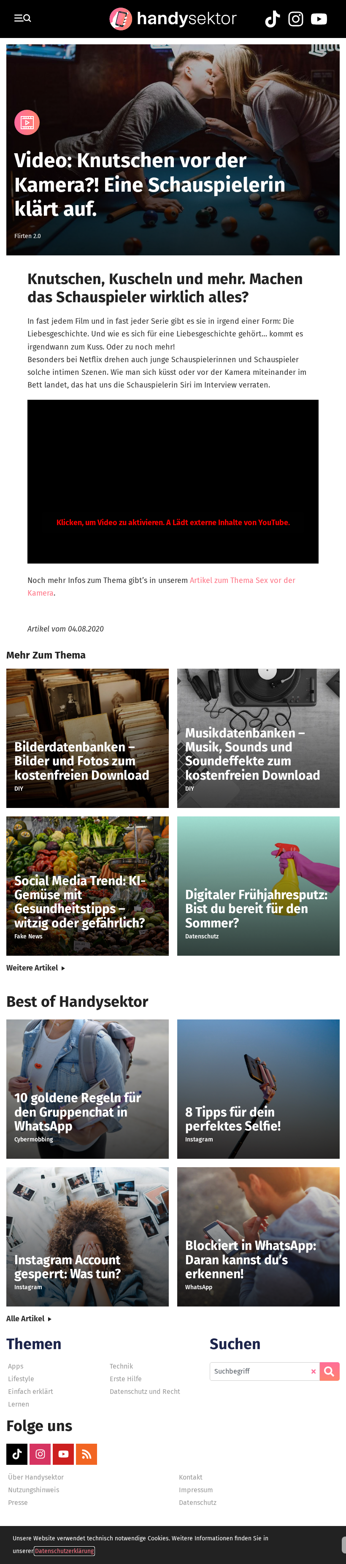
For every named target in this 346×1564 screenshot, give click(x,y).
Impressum (196, 1490)
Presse (18, 1503)
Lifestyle (21, 1379)
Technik (121, 1366)
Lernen (18, 1404)
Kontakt (191, 1477)
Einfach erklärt (30, 1392)
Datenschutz (197, 1503)
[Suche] (330, 1371)
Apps (15, 1366)
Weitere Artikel (32, 968)
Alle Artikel (25, 1318)
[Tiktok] (16, 1454)
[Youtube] (63, 1454)
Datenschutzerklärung (64, 1551)
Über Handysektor (36, 1477)
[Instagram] (40, 1454)
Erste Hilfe (126, 1379)
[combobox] (265, 1371)
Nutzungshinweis (33, 1490)
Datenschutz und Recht (145, 1392)
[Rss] (86, 1454)
